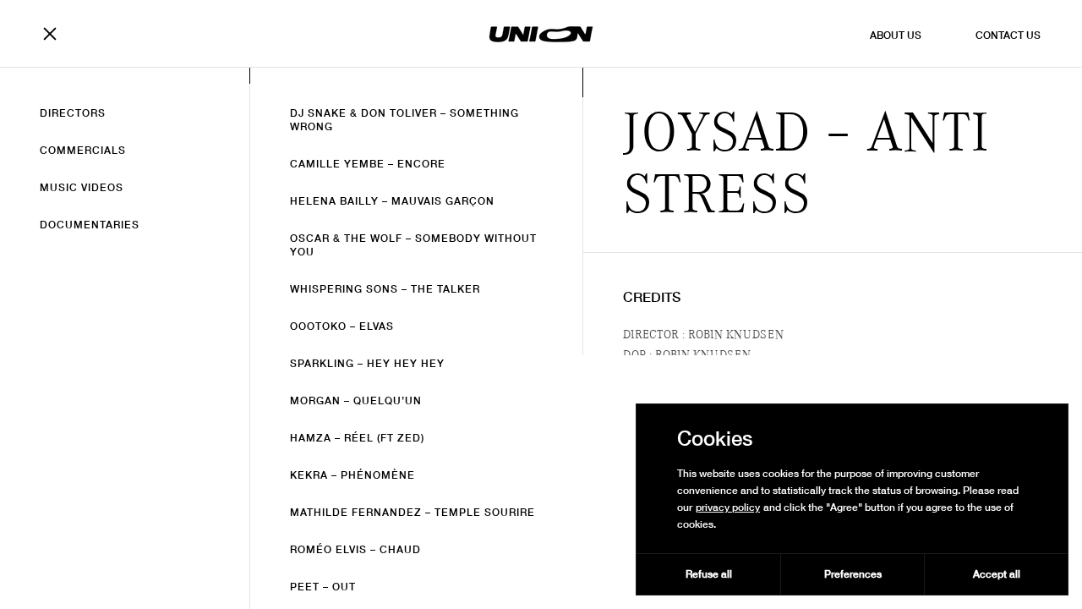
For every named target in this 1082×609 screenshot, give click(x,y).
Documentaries (89, 224)
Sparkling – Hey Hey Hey (367, 363)
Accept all (996, 574)
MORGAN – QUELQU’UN (356, 400)
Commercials (83, 150)
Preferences (853, 574)
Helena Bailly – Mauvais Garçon (392, 201)
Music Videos (81, 187)
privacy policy (728, 507)
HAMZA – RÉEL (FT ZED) (357, 437)
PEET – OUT (323, 586)
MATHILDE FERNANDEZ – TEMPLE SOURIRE (412, 512)
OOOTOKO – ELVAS (342, 326)
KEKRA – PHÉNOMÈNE (352, 475)
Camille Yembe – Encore (367, 163)
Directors (73, 113)
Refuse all (709, 574)
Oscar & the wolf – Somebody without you (413, 245)
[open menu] (54, 34)
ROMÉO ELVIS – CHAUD (355, 549)
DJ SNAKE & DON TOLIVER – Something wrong (404, 120)
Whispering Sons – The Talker (385, 289)
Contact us (1008, 35)
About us (895, 35)
